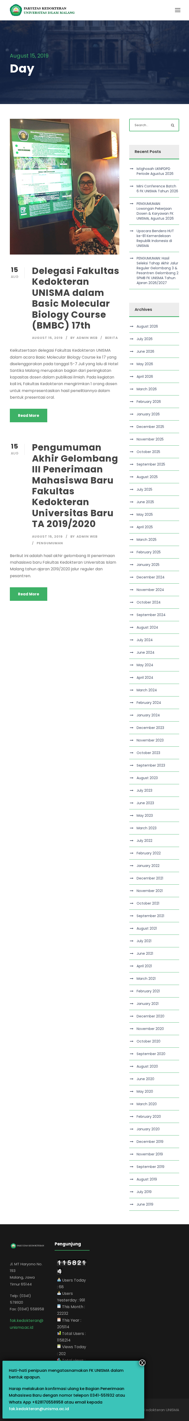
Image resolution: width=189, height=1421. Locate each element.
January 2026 (148, 414)
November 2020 (150, 1028)
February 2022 (149, 853)
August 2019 (147, 1179)
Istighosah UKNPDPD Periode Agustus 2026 (155, 171)
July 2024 (145, 639)
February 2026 (149, 401)
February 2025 (149, 552)
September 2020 (151, 1053)
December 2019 (150, 1141)
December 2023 (150, 727)
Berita (111, 337)
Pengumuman (50, 543)
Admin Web (87, 337)
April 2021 (144, 966)
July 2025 (144, 489)
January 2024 (148, 715)
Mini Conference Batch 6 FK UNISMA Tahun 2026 (157, 189)
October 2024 (149, 602)
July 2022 (144, 840)
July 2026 (145, 338)
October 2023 (148, 752)
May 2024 (145, 665)
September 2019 (150, 1166)
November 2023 (150, 740)
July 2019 (144, 1191)
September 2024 (151, 614)
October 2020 (148, 1041)
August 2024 (147, 627)
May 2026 (145, 364)
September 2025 (151, 464)
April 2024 (145, 677)
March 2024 (147, 690)
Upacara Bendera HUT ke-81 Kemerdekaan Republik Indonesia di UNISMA (155, 238)
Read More (28, 415)
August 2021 (147, 928)
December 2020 (150, 1016)
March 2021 (146, 978)
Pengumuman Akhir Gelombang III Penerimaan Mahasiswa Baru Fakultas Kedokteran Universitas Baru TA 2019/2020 (75, 485)
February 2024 (149, 702)
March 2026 (147, 389)
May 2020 (145, 1091)
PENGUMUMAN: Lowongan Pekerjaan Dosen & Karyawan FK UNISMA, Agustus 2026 (155, 211)
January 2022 (148, 865)
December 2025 (150, 426)
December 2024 (151, 577)
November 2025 (150, 439)
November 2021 (150, 890)
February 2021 (148, 991)
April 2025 (145, 527)
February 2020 (149, 1116)
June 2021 (145, 953)
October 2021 (148, 903)
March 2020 (147, 1104)
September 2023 (151, 765)
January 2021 (147, 1003)
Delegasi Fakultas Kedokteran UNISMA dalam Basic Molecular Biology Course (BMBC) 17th (75, 298)
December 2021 (150, 878)
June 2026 (145, 351)
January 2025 (148, 564)
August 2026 (147, 326)
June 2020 (145, 1078)
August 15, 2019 (47, 337)
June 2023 (145, 803)
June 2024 (146, 652)
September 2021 (150, 915)
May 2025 (145, 514)
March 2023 (147, 828)
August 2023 (147, 777)
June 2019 (145, 1204)
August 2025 (147, 476)
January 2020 (148, 1129)
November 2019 (150, 1154)
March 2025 (147, 539)
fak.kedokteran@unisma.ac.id (39, 1409)
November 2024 (150, 589)
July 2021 (144, 940)
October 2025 (148, 451)
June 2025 (145, 501)
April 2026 (145, 376)
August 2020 (147, 1066)
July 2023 (144, 790)
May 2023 (145, 815)
